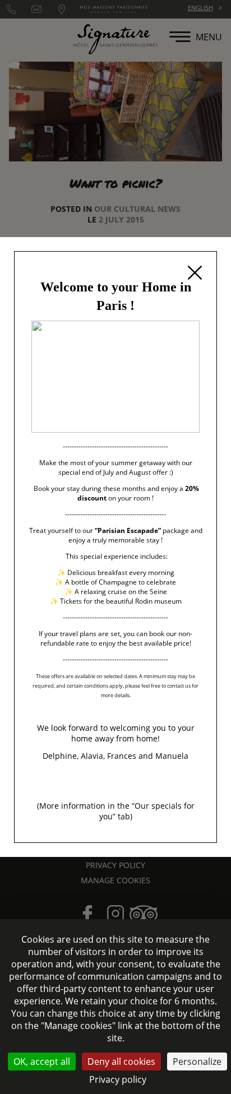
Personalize (197, 1061)
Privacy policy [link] (117, 1079)
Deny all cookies (121, 1061)
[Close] (194, 273)
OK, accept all (41, 1061)
